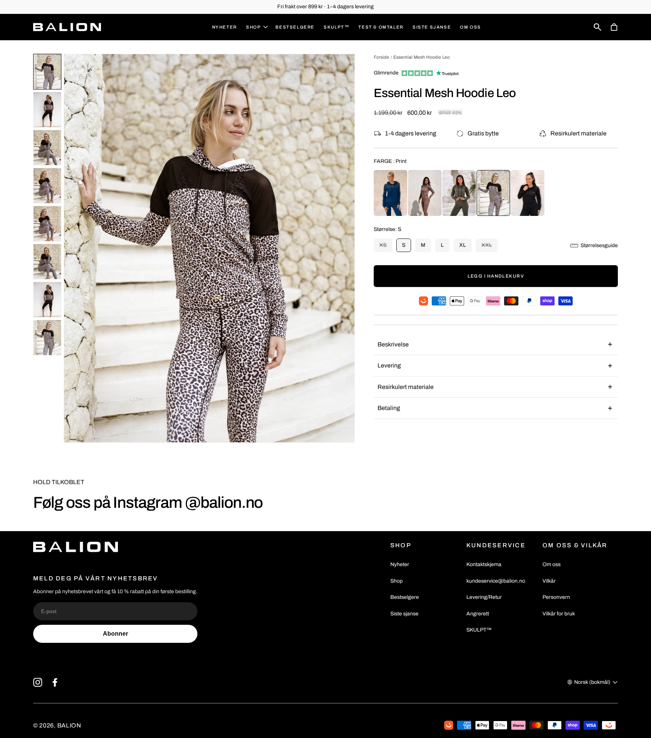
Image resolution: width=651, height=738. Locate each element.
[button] (256, 27)
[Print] (493, 193)
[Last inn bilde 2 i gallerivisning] (47, 110)
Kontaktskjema (483, 564)
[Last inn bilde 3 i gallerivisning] (47, 148)
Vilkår (549, 581)
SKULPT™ (479, 630)
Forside (381, 57)
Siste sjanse (404, 614)
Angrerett (477, 614)
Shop (396, 581)
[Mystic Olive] (459, 193)
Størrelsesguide (599, 245)
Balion (69, 725)
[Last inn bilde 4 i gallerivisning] (47, 185)
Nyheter (399, 564)
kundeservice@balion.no (495, 581)
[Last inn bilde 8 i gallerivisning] (47, 337)
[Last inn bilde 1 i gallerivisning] (47, 72)
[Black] (527, 193)
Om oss (551, 564)
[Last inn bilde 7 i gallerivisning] (47, 299)
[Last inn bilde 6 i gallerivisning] (47, 261)
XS (385, 247)
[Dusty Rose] (425, 193)
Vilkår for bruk (558, 614)
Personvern (556, 597)
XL (462, 245)
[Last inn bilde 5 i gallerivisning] (47, 223)
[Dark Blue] (390, 193)
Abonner (115, 633)
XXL (489, 247)
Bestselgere (404, 597)
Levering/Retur (484, 597)
